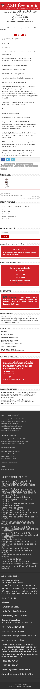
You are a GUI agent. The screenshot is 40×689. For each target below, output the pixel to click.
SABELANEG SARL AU (9, 217)
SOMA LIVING (7, 212)
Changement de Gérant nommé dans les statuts (19, 518)
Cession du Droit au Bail (8, 454)
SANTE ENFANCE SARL (28, 197)
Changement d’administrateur (15, 548)
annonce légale (9, 164)
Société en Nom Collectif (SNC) (10, 423)
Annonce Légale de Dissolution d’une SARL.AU (14, 441)
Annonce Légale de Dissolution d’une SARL (13, 439)
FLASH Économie (9, 297)
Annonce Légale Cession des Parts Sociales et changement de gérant (16, 496)
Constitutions (29, 28)
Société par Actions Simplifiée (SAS (11, 426)
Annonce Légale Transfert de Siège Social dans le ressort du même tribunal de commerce (19, 535)
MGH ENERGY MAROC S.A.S (13, 194)
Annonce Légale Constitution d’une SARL (13, 419)
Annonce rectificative (7, 469)
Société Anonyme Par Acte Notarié (11, 428)
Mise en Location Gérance (9, 458)
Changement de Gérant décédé (15, 510)
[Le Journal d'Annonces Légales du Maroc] (20, 5)
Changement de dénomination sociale (19, 541)
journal (18, 317)
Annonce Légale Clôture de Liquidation (12, 443)
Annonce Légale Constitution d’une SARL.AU (14, 421)
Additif (3, 466)
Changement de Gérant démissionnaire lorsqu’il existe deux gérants (19, 513)
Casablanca (14, 322)
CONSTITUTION (19, 166)
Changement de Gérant (12, 508)
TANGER (4, 168)
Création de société (32, 166)
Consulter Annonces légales (16, 28)
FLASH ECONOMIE (22, 684)
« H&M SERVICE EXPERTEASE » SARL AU (16, 207)
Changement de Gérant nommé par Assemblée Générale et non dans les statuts (17, 523)
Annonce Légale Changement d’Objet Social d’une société (18, 504)
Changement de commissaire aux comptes (16, 551)
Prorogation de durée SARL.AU (15, 561)
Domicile (4, 28)
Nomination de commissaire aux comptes (16, 556)
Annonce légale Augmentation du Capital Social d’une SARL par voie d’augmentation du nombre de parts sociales (18, 484)
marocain (5, 319)
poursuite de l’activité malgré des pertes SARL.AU (19, 567)
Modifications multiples (12, 539)
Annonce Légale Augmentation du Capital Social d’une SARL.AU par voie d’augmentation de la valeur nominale (18, 491)
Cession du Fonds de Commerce (10, 451)
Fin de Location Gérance (8, 456)
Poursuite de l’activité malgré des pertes (19, 564)
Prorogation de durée (11, 559)
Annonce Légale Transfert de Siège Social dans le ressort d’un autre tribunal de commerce (20, 529)
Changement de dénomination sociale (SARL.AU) (18, 545)
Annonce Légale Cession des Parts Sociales (16, 500)
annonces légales (7, 166)
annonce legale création (24, 164)
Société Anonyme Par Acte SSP (10, 431)
